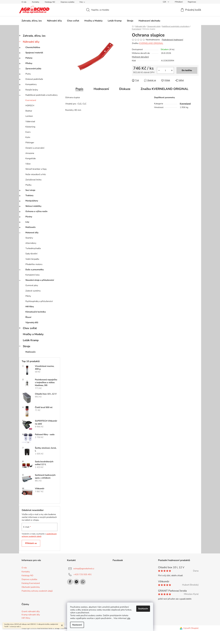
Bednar (28, 110)
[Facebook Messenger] (76, 582)
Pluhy (28, 73)
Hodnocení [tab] (101, 89)
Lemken (29, 116)
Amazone (29, 153)
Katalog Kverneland (31, 583)
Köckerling (30, 126)
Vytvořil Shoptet (191, 628)
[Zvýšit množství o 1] (172, 70)
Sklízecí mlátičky (33, 206)
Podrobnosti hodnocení (172, 39)
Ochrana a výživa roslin (36, 211)
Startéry (29, 237)
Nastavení (77, 624)
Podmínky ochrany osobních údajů (37, 591)
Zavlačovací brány (33, 179)
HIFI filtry (26, 618)
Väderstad (30, 121)
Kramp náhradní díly (31, 615)
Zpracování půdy (33, 68)
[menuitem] (31, 20)
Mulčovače (30, 227)
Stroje (26, 346)
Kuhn (27, 137)
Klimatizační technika (35, 311)
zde (128, 618)
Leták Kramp (31, 340)
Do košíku (187, 70)
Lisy (27, 222)
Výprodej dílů (31, 322)
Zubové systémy (33, 290)
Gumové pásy (31, 285)
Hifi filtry (29, 306)
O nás (24, 2)
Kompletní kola (32, 274)
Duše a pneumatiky (34, 269)
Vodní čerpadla (32, 259)
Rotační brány (31, 89)
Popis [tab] (79, 89)
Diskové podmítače (34, 79)
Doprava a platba (67, 2)
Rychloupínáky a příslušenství (39, 301)
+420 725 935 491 (82, 574)
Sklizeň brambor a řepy (36, 169)
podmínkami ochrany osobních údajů (39, 535)
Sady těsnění (31, 253)
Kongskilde (30, 158)
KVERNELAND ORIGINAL (151, 43)
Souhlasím (143, 608)
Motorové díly (31, 232)
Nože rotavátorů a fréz (35, 174)
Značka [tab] (164, 89)
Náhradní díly (31, 42)
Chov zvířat (30, 328)
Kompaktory (31, 84)
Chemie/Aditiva (32, 47)
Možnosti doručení (140, 56)
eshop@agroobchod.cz (83, 568)
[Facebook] (70, 582)
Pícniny (28, 216)
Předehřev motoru (33, 264)
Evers (28, 132)
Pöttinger (29, 142)
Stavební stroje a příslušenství (39, 280)
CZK (165, 2)
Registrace (192, 2)
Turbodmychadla (33, 248)
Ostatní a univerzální (34, 148)
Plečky (28, 185)
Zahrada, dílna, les (34, 36)
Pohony (28, 58)
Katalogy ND (50, 2)
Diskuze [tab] (124, 89)
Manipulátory (31, 200)
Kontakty (35, 2)
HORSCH (29, 105)
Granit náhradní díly (31, 611)
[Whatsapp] (83, 582)
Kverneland (30, 100)
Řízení (28, 317)
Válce (28, 163)
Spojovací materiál (34, 52)
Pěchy (28, 296)
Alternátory (30, 243)
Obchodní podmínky (31, 587)
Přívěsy (28, 63)
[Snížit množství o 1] (159, 70)
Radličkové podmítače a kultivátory (41, 95)
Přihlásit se (31, 543)
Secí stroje (30, 190)
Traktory (29, 195)
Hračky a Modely (33, 334)
